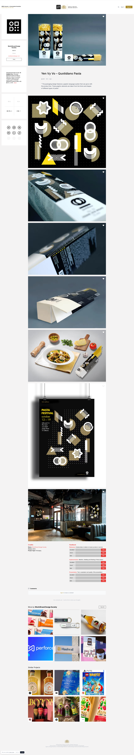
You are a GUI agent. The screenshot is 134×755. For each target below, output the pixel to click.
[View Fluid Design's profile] (83, 693)
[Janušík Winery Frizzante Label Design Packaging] (93, 622)
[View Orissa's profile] (56, 720)
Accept (22, 752)
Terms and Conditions (74, 745)
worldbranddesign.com (14, 56)
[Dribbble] (19, 127)
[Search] (118, 7)
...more (15, 82)
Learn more (11, 752)
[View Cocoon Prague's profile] (83, 720)
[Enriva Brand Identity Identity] (67, 622)
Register (129, 7)
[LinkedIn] (14, 133)
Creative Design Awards (72, 746)
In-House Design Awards (61, 746)
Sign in (122, 7)
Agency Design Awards (51, 746)
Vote (103, 549)
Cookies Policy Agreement (62, 745)
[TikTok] (19, 133)
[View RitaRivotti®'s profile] (56, 693)
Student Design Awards (83, 746)
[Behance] (8, 133)
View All (102, 607)
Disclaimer (81, 745)
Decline (17, 752)
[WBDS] (8, 127)
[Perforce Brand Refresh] (40, 648)
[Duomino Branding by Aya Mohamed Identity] (93, 648)
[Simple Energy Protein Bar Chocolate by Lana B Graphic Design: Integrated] (40, 622)
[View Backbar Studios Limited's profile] (30, 693)
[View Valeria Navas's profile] (30, 720)
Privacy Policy (53, 745)
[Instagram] (14, 127)
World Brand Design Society (39, 547)
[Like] (103, 16)
